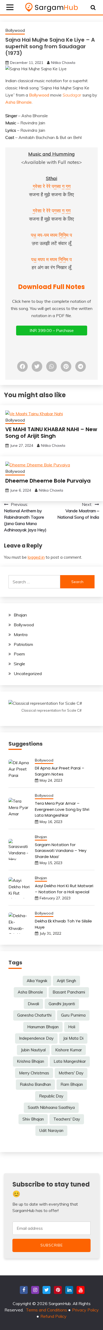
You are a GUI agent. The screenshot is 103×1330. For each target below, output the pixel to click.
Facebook (24, 1290)
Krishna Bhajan (30, 1061)
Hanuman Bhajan (43, 1026)
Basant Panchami (69, 992)
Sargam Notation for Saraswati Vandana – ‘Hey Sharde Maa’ (60, 850)
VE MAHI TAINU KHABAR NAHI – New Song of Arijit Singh (51, 433)
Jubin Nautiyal (33, 1049)
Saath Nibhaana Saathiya (51, 1107)
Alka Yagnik (37, 980)
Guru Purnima (73, 1015)
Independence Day (36, 1038)
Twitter (46, 1290)
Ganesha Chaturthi (34, 1015)
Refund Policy (53, 1316)
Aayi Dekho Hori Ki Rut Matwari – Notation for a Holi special (64, 889)
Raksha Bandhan (35, 1084)
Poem (19, 654)
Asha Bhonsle (18, 102)
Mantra (20, 634)
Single (19, 663)
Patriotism (23, 644)
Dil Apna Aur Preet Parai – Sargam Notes (59, 771)
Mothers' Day (71, 1072)
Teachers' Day (66, 1119)
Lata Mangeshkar (70, 1061)
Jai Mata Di (73, 1038)
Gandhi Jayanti (62, 1003)
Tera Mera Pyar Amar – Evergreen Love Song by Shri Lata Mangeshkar (62, 809)
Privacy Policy (85, 1309)
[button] (22, 366)
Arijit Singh (66, 980)
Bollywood (15, 30)
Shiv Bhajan (33, 1119)
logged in (36, 557)
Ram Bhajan (71, 1084)
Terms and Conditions (46, 1309)
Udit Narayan (51, 1130)
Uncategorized (28, 673)
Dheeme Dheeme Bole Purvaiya (48, 480)
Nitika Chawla (63, 62)
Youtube (81, 1290)
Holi (71, 1026)
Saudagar (72, 95)
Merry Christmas (34, 1072)
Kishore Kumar (68, 1049)
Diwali (33, 1003)
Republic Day (51, 1096)
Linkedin (69, 1290)
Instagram (35, 1290)
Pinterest (58, 1290)
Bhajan (20, 615)
